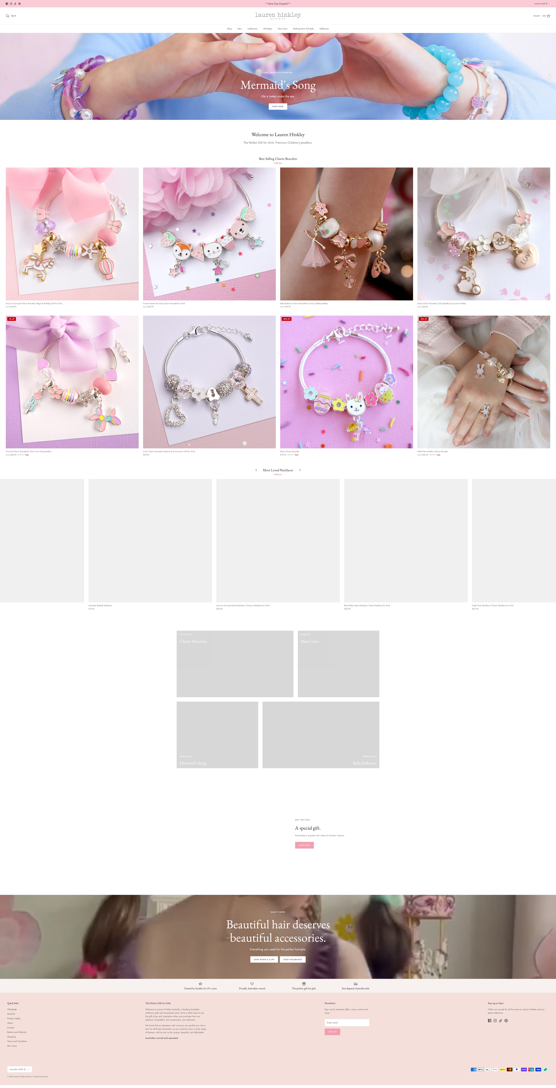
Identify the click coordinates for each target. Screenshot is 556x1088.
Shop (229, 28)
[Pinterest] (19, 4)
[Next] (550, 76)
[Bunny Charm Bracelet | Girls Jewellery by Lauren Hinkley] (483, 234)
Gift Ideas (267, 28)
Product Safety (14, 1018)
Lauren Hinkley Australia (23, 1076)
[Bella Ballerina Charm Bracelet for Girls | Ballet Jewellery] (346, 234)
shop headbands (293, 959)
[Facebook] (7, 4)
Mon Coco (282, 28)
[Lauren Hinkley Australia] (278, 16)
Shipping (11, 1036)
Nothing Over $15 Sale (303, 28)
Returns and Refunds (16, 1032)
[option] (278, 76)
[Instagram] (11, 4)
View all (278, 163)
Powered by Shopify (40, 1076)
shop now (278, 106)
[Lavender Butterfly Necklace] (150, 540)
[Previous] (6, 76)
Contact (10, 1027)
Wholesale (12, 1009)
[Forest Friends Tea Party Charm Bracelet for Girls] (209, 234)
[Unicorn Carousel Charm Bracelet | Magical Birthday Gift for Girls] (72, 234)
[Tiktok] (15, 4)
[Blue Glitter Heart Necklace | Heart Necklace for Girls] (406, 540)
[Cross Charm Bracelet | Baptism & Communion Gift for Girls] (209, 382)
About (10, 1023)
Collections (253, 28)
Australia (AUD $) (540, 3)
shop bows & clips (264, 959)
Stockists (11, 1013)
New (240, 28)
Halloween (324, 28)
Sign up (332, 1031)
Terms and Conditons (17, 1041)
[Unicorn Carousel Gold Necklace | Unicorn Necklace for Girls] (278, 540)
